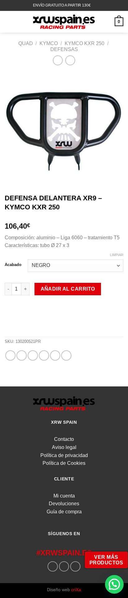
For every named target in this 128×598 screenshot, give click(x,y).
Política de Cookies (64, 463)
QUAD (25, 43)
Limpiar (116, 255)
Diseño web (64, 589)
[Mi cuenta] (107, 22)
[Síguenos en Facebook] (53, 566)
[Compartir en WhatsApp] (10, 355)
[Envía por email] (44, 355)
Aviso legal (64, 447)
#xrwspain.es (64, 553)
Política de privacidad (64, 455)
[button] (114, 584)
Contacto (64, 439)
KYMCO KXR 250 (84, 43)
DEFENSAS (64, 49)
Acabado (13, 265)
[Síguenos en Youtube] (75, 566)
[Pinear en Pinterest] (55, 355)
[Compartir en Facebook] (21, 355)
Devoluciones (64, 503)
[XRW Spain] (64, 21)
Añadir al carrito (68, 289)
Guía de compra (64, 511)
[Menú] (8, 21)
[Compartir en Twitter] (33, 355)
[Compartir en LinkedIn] (66, 355)
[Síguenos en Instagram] (64, 566)
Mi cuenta (64, 495)
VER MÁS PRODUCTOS (106, 559)
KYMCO (48, 43)
